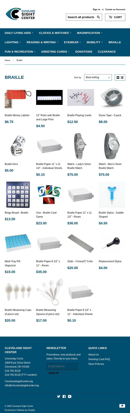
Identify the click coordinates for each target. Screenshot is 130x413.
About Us (93, 354)
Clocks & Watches (54, 32)
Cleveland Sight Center (22, 406)
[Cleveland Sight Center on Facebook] (64, 397)
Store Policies (96, 364)
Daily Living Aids (18, 32)
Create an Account (115, 9)
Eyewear (71, 42)
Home (7, 60)
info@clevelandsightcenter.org (22, 385)
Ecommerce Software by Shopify (20, 410)
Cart (117, 17)
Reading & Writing (42, 42)
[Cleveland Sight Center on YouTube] (69, 397)
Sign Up (54, 373)
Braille (115, 42)
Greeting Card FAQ (99, 359)
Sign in (96, 9)
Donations (83, 51)
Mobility (94, 42)
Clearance (107, 51)
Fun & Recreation (19, 51)
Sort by (77, 77)
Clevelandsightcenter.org (19, 381)
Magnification (89, 32)
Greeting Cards (54, 51)
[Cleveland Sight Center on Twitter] (58, 397)
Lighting (12, 42)
